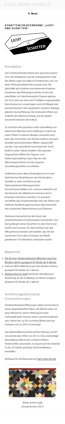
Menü (34, 13)
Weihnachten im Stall (16, 274)
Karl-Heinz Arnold (28, 4)
